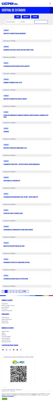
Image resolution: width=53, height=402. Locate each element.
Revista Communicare (7, 319)
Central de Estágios (6, 336)
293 (24, 291)
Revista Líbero (5, 321)
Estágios (35, 16)
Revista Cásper (5, 322)
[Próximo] (27, 291)
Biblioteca (4, 334)
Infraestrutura (5, 303)
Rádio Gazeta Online (6, 341)
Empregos (25, 16)
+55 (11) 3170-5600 (10, 391)
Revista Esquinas (5, 317)
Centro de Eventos (6, 340)
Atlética (3, 333)
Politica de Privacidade (7, 310)
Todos (17, 16)
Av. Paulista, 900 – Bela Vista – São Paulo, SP (12, 389)
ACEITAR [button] (4, 398)
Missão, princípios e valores (8, 305)
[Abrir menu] (50, 3)
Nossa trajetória (5, 307)
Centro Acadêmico (6, 338)
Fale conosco (5, 309)
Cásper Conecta (5, 331)
